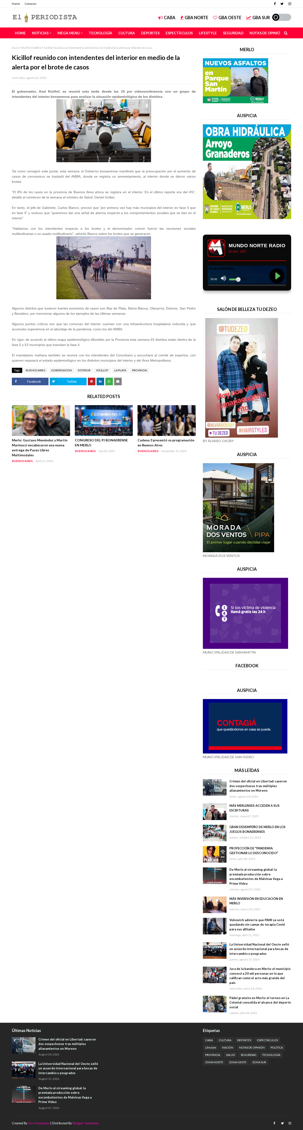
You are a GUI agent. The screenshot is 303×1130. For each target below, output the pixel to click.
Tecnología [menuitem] (100, 33)
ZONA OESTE (237, 1062)
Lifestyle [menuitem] (208, 33)
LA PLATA (120, 370)
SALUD (230, 1055)
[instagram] (289, 4)
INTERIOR (84, 370)
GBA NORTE (196, 17)
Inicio (15, 47)
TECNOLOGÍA (271, 1055)
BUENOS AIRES (31, 47)
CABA (169, 17)
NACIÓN (227, 1047)
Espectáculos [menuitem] (179, 33)
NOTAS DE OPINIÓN (252, 1047)
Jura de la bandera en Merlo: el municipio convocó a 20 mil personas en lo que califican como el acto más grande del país (259, 976)
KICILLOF (102, 370)
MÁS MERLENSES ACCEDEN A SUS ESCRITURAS (254, 808)
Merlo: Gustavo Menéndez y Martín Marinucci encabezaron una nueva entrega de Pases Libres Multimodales (39, 447)
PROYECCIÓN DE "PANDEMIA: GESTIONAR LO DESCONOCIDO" (253, 850)
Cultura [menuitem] (126, 33)
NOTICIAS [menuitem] (40, 33)
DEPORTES (244, 1040)
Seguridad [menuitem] (233, 33)
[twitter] (282, 4)
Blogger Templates (86, 1123)
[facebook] (275, 4)
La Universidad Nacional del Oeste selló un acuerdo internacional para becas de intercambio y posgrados (259, 948)
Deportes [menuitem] (150, 33)
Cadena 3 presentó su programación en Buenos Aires (166, 442)
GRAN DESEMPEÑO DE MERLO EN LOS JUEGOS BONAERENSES (257, 829)
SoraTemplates (38, 1123)
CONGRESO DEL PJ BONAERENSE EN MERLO (101, 442)
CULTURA (225, 1040)
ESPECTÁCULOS (267, 1040)
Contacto (30, 3)
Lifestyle (210, 1047)
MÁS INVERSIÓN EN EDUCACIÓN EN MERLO (256, 901)
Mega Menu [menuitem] (69, 33)
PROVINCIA (139, 370)
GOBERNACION (61, 370)
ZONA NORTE (214, 1062)
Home (16, 3)
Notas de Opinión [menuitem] (266, 33)
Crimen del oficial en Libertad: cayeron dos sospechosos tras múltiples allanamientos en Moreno (258, 785)
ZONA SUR (259, 1062)
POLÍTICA (277, 1047)
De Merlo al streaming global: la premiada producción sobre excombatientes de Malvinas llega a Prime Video (256, 876)
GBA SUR (261, 17)
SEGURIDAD (248, 1055)
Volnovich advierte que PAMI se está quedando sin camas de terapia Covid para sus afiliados (257, 924)
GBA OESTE (229, 17)
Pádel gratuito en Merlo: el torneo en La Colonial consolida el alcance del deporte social (260, 1002)
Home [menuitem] (20, 33)
